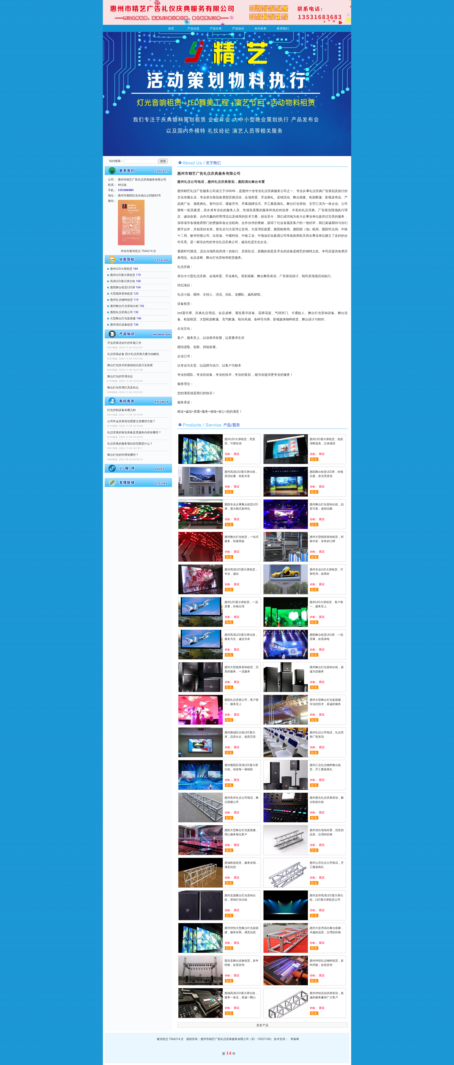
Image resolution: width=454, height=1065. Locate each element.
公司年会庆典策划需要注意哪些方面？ (131, 421)
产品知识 (238, 28)
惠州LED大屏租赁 (121, 269)
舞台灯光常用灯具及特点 (123, 387)
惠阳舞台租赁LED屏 (122, 287)
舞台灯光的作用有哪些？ (123, 455)
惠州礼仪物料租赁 (121, 300)
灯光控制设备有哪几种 (121, 410)
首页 (171, 28)
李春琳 (294, 1039)
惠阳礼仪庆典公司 (121, 312)
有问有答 (260, 28)
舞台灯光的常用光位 (120, 376)
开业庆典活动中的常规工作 (124, 343)
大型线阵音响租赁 (121, 293)
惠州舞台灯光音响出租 (124, 306)
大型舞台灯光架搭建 (123, 318)
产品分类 (216, 28)
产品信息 (193, 28)
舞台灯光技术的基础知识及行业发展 (130, 365)
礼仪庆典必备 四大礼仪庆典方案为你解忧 (133, 354)
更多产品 (262, 1025)
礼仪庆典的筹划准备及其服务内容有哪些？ (134, 432)
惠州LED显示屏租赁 (122, 275)
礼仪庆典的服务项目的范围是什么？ (130, 443)
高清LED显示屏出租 (122, 281)
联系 (229, 459)
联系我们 (283, 28)
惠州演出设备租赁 (121, 324)
